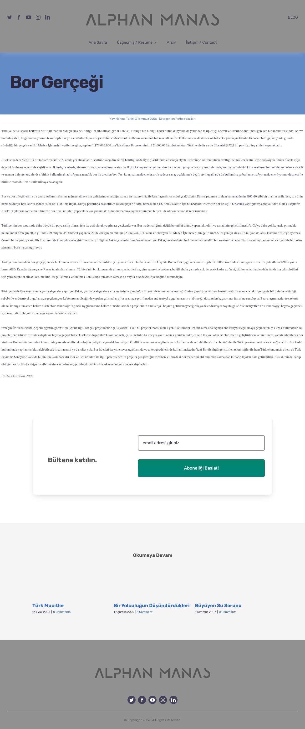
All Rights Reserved (166, 720)
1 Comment (144, 612)
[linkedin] (47, 17)
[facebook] (19, 17)
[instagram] (38, 17)
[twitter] (9, 17)
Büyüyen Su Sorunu (218, 605)
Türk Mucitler (48, 605)
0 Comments (62, 612)
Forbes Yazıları (185, 118)
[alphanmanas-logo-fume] (152, 664)
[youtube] (28, 17)
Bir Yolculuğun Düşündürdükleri (152, 605)
